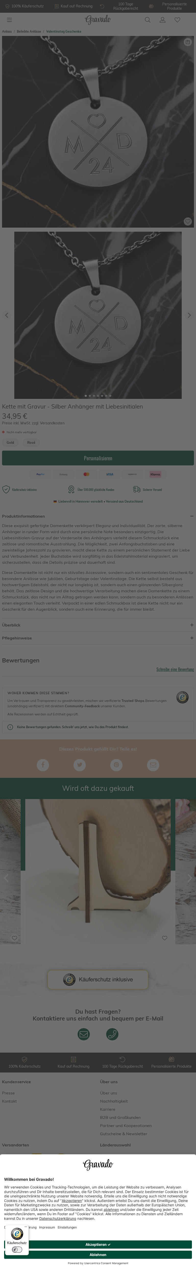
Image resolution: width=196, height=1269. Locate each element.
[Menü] (26, 1228)
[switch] (17, 1250)
